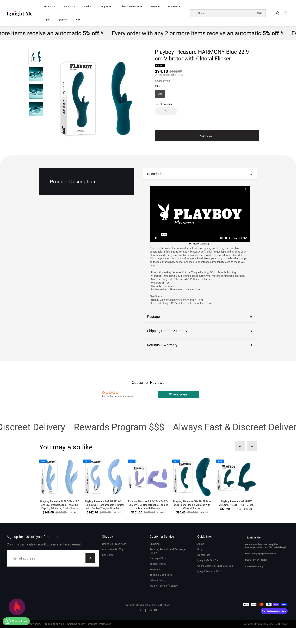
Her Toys (48, 6)
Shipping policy (76, 623)
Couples (104, 6)
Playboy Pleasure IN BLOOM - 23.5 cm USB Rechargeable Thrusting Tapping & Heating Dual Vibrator (59, 505)
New (78, 19)
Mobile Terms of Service (164, 585)
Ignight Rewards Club (209, 571)
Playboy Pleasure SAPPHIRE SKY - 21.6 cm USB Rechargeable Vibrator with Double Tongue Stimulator (104, 505)
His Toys (68, 6)
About (200, 543)
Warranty (155, 569)
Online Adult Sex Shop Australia (215, 565)
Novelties (173, 6)
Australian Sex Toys (113, 549)
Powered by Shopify (161, 605)
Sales (62, 19)
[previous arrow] (53, 99)
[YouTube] (155, 610)
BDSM (154, 6)
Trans (47, 19)
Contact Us (203, 554)
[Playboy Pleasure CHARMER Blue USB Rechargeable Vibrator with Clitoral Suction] (192, 476)
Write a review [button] (178, 394)
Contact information (99, 623)
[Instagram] (151, 610)
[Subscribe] (90, 558)
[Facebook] (146, 610)
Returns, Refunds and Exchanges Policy (168, 551)
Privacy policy (33, 623)
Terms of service (54, 623)
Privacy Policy (158, 580)
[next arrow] (140, 99)
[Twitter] (141, 610)
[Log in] (277, 13)
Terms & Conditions (161, 574)
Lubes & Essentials (129, 6)
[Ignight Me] (19, 13)
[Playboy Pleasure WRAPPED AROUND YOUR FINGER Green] (236, 476)
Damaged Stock (159, 558)
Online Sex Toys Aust (114, 543)
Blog (199, 549)
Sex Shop (107, 554)
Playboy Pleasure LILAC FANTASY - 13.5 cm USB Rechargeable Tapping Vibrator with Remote (148, 505)
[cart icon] (285, 13)
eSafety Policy (158, 563)
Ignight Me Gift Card (208, 560)
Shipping (158, 75)
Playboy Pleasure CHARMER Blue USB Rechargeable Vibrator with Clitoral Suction (192, 505)
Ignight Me (146, 605)
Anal (86, 6)
